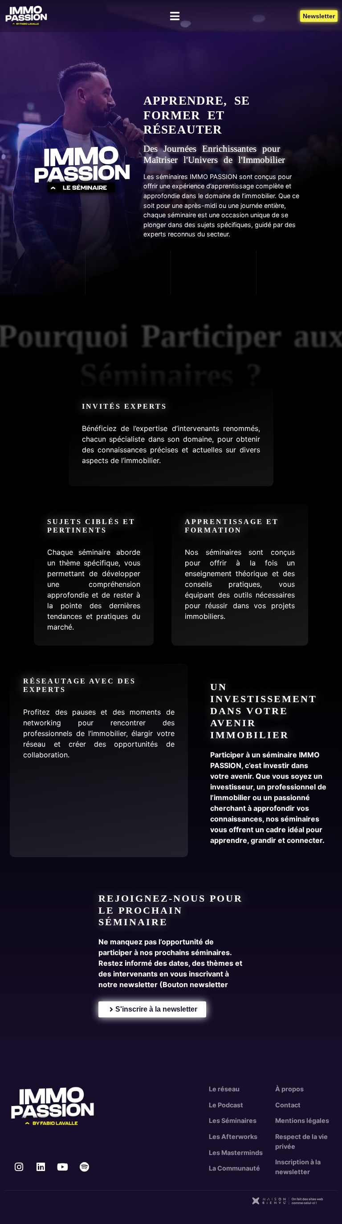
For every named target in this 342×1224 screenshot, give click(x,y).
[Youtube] (62, 1167)
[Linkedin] (40, 1167)
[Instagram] (18, 1167)
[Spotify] (84, 1167)
